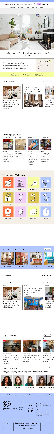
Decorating (20, 7)
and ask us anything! (37, 372)
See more (47, 81)
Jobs (3, 427)
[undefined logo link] (10, 4)
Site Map (21, 412)
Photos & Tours (12, 7)
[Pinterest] (50, 275)
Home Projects (18, 151)
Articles (27, 7)
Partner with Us (6, 429)
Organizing (5, 151)
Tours (27, 51)
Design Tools (34, 7)
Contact (20, 409)
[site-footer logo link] (6, 423)
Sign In (46, 61)
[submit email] (49, 409)
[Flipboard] (32, 411)
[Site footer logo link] (10, 405)
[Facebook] (47, 275)
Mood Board (42, 64)
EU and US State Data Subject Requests (46, 425)
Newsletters (42, 67)
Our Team (21, 405)
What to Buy (42, 7)
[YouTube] (29, 411)
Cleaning (30, 151)
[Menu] (3, 4)
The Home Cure (43, 69)
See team (45, 368)
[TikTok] (45, 275)
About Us (21, 407)
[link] (27, 54)
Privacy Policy (39, 415)
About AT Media (6, 426)
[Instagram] (42, 275)
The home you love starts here (14, 395)
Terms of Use (46, 414)
